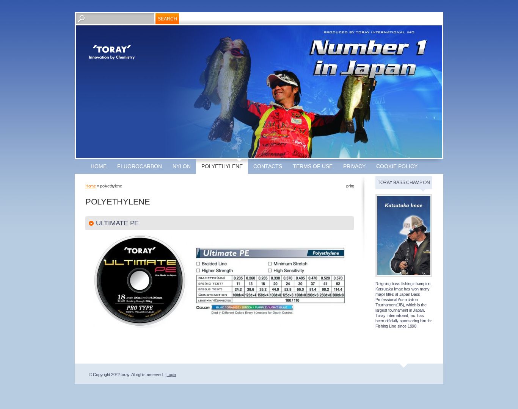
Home (99, 166)
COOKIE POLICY (397, 166)
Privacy (354, 166)
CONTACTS (267, 166)
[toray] (112, 52)
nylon (182, 166)
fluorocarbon (139, 166)
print (350, 186)
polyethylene (222, 166)
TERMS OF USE (313, 166)
